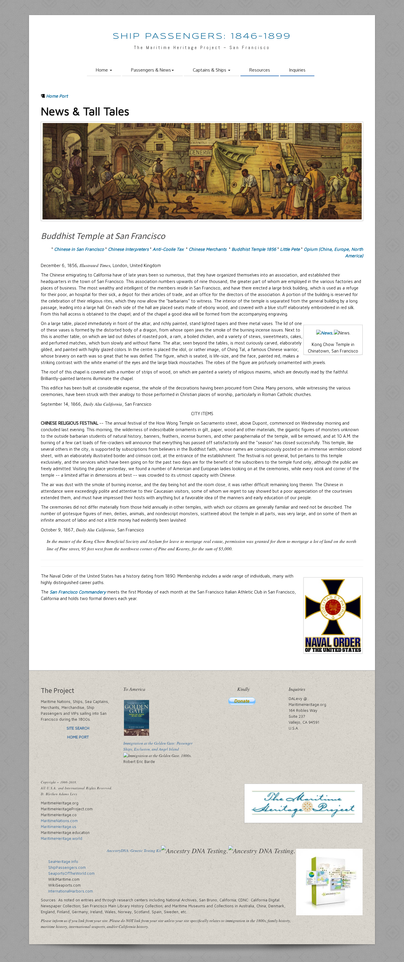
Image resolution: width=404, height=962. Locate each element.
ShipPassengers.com (67, 867)
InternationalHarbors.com (70, 891)
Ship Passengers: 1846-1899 (202, 37)
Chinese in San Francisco (79, 249)
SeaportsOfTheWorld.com (71, 873)
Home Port (57, 95)
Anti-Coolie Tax (168, 249)
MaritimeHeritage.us (58, 826)
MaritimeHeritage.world (61, 838)
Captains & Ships (210, 70)
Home (102, 70)
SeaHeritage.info (63, 861)
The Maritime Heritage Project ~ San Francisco (202, 47)
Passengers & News (151, 70)
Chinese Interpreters (128, 249)
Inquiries (297, 70)
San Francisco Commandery (78, 591)
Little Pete (290, 249)
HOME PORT (78, 737)
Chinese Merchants (208, 249)
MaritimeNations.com (59, 820)
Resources (259, 70)
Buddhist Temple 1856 (254, 249)
